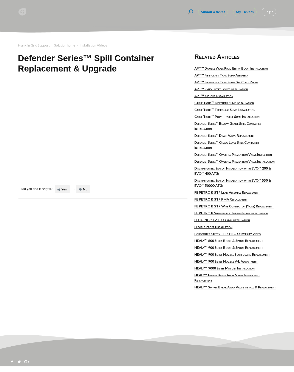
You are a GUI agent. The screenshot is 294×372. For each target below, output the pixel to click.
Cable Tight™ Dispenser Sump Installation (224, 103)
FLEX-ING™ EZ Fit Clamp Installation (222, 220)
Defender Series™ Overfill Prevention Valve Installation (234, 161)
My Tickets (245, 12)
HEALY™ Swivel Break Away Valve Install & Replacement (235, 287)
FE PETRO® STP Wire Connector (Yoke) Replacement (234, 206)
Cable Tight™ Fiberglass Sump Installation (224, 109)
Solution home (64, 45)
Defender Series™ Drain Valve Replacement (224, 135)
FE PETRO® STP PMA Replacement (221, 199)
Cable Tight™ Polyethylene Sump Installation (227, 116)
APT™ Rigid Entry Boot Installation (221, 89)
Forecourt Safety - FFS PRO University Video (227, 234)
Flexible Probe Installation (213, 227)
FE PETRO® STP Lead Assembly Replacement (227, 192)
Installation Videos (93, 45)
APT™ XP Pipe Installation (213, 96)
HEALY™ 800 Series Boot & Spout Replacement (228, 240)
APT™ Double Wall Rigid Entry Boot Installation (231, 68)
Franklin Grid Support (34, 45)
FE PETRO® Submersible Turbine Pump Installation (231, 213)
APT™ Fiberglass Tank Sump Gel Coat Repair (226, 82)
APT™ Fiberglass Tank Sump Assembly (221, 75)
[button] (190, 12)
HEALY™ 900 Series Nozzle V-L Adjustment (226, 261)
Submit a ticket (213, 12)
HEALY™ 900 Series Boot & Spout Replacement (228, 247)
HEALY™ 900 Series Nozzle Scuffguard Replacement (232, 254)
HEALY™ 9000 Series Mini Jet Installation (224, 268)
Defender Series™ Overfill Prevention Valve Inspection (233, 154)
